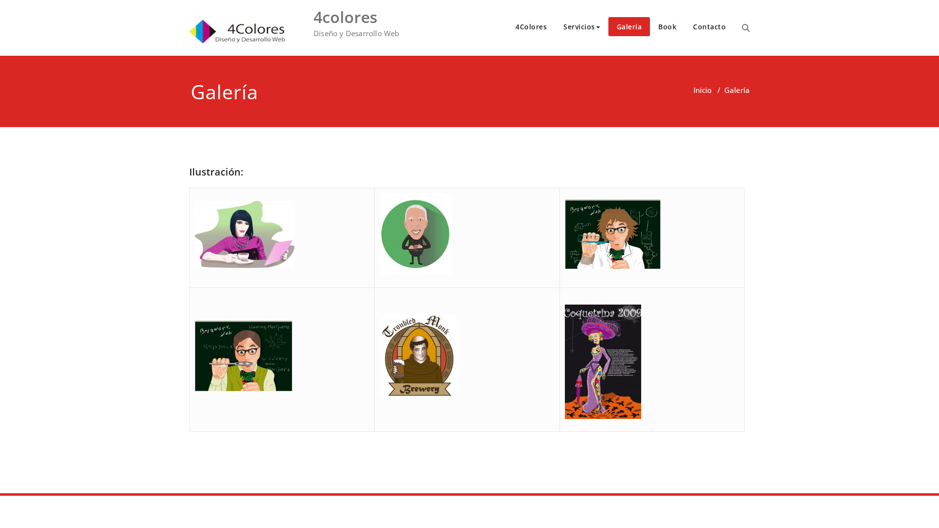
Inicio (702, 90)
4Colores (531, 26)
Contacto (709, 26)
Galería (629, 26)
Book (667, 26)
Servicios (579, 26)
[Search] (746, 27)
